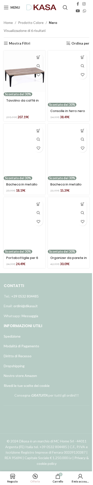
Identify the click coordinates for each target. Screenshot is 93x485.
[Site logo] (42, 7)
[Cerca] (65, 7)
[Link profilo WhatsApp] (84, 10)
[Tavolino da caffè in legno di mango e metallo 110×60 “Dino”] (24, 71)
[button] (38, 57)
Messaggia (29, 316)
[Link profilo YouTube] (77, 10)
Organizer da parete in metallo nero (68, 260)
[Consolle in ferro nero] (69, 77)
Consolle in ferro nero (67, 111)
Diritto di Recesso (17, 356)
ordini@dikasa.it (25, 306)
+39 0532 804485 (25, 296)
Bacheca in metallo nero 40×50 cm (21, 186)
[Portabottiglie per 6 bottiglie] (24, 223)
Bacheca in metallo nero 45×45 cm (66, 186)
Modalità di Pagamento (21, 346)
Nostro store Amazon (20, 375)
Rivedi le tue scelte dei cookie (27, 385)
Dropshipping (14, 366)
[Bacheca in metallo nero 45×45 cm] (69, 150)
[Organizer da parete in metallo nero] (69, 223)
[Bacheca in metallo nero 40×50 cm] (24, 150)
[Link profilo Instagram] (84, 3)
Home (8, 22)
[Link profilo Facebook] (78, 3)
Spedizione (12, 336)
